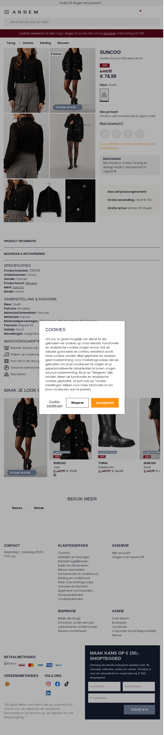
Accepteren (103, 403)
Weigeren (76, 402)
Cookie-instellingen (53, 404)
